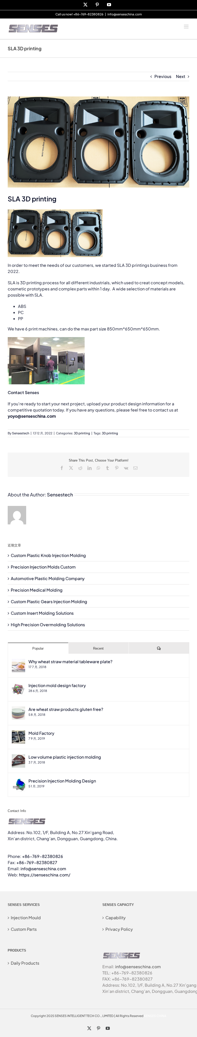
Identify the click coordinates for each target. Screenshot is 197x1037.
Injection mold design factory (57, 685)
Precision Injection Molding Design (62, 781)
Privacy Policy (119, 929)
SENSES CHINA (155, 1016)
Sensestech (20, 433)
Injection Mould (26, 917)
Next (180, 76)
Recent (98, 648)
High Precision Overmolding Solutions (48, 624)
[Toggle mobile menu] (186, 26)
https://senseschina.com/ (44, 874)
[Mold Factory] (18, 733)
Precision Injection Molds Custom (43, 567)
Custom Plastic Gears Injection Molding (49, 601)
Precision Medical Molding (37, 590)
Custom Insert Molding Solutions (42, 613)
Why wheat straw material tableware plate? (70, 661)
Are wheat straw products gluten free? (65, 709)
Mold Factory (41, 733)
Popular (38, 648)
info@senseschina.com (124, 14)
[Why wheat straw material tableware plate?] (18, 661)
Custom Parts (24, 929)
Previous (162, 76)
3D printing (82, 433)
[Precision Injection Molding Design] (18, 781)
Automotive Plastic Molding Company (48, 578)
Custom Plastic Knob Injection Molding (48, 555)
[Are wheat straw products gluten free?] (18, 709)
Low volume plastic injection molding (64, 757)
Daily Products (25, 963)
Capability (115, 917)
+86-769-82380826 (42, 856)
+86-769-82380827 (36, 862)
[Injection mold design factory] (18, 685)
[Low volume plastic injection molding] (18, 757)
